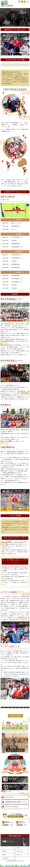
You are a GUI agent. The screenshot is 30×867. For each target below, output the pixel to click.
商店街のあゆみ (20, 851)
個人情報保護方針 (5, 858)
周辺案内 (4, 854)
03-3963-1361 (16, 836)
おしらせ (4, 847)
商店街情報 (4, 851)
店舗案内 (18, 847)
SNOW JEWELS (9, 797)
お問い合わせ (19, 854)
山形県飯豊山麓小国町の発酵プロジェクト (16, 802)
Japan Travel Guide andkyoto (11, 806)
